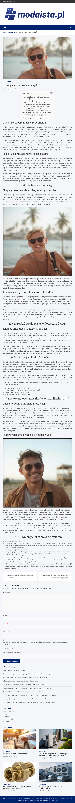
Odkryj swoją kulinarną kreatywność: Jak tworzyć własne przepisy (55, 577)
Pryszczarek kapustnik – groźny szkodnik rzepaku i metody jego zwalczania (27, 688)
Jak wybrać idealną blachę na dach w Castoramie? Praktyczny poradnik (25, 699)
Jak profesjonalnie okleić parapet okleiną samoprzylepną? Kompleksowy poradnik (29, 702)
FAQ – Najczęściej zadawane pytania (34, 118)
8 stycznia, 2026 (43, 758)
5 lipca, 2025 (42, 790)
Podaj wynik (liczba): (9, 648)
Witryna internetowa (9, 632)
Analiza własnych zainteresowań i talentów (37, 104)
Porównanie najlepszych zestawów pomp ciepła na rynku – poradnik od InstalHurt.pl (30, 695)
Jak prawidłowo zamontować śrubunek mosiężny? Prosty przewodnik (25, 677)
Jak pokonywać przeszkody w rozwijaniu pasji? (37, 112)
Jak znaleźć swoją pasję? (30, 101)
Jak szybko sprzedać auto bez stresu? (14, 670)
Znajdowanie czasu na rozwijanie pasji (36, 108)
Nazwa (5, 615)
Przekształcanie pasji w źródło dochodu (37, 110)
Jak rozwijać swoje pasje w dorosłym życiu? (36, 106)
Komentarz (7, 592)
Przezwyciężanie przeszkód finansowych (37, 116)
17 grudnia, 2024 (7, 89)
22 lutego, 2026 (7, 756)
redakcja (15, 89)
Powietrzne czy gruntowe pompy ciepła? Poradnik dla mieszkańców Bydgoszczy (28, 674)
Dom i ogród (7, 82)
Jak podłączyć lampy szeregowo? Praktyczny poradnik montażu (23, 684)
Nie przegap (8, 727)
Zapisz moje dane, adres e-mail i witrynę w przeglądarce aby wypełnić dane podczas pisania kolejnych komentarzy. (35, 643)
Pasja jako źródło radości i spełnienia (37, 97)
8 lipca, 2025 (6, 790)
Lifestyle (5, 716)
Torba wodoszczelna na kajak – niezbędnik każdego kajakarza (23, 692)
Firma (5, 714)
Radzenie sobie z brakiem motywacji (35, 114)
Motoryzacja (7, 719)
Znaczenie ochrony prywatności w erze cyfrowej (20, 577)
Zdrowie (5, 721)
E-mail (5, 623)
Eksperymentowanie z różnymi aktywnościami (38, 103)
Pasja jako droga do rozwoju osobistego (38, 99)
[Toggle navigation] (5, 27)
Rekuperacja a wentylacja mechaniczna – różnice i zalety (21, 681)
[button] (50, 94)
